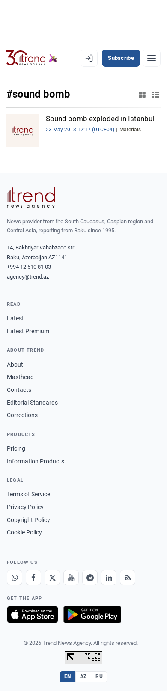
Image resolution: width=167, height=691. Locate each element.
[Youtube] (71, 577)
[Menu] (152, 58)
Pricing (16, 448)
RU (99, 676)
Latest (15, 318)
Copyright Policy (28, 519)
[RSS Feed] (127, 577)
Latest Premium (28, 331)
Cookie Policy (24, 532)
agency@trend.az (28, 276)
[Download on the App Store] (32, 614)
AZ (83, 676)
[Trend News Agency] (31, 197)
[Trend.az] (31, 58)
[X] (52, 577)
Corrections (22, 415)
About (15, 364)
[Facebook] (33, 577)
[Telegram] (90, 577)
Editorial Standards (32, 402)
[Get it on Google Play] (92, 614)
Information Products (35, 461)
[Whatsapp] (14, 577)
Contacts (19, 389)
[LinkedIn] (108, 577)
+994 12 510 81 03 (29, 267)
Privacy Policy (25, 507)
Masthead (20, 377)
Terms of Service (28, 494)
